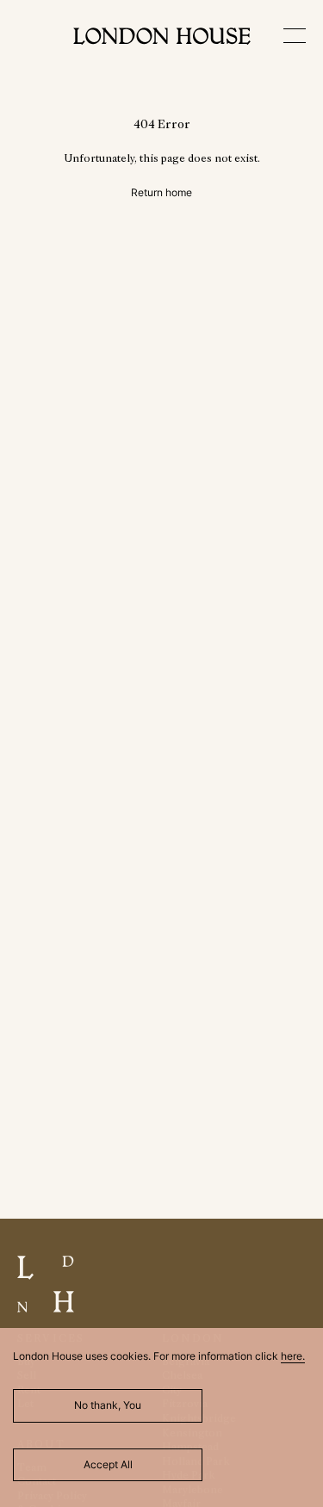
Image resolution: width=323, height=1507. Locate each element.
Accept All (108, 1464)
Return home (161, 192)
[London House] (162, 38)
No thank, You (107, 1405)
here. (293, 1356)
